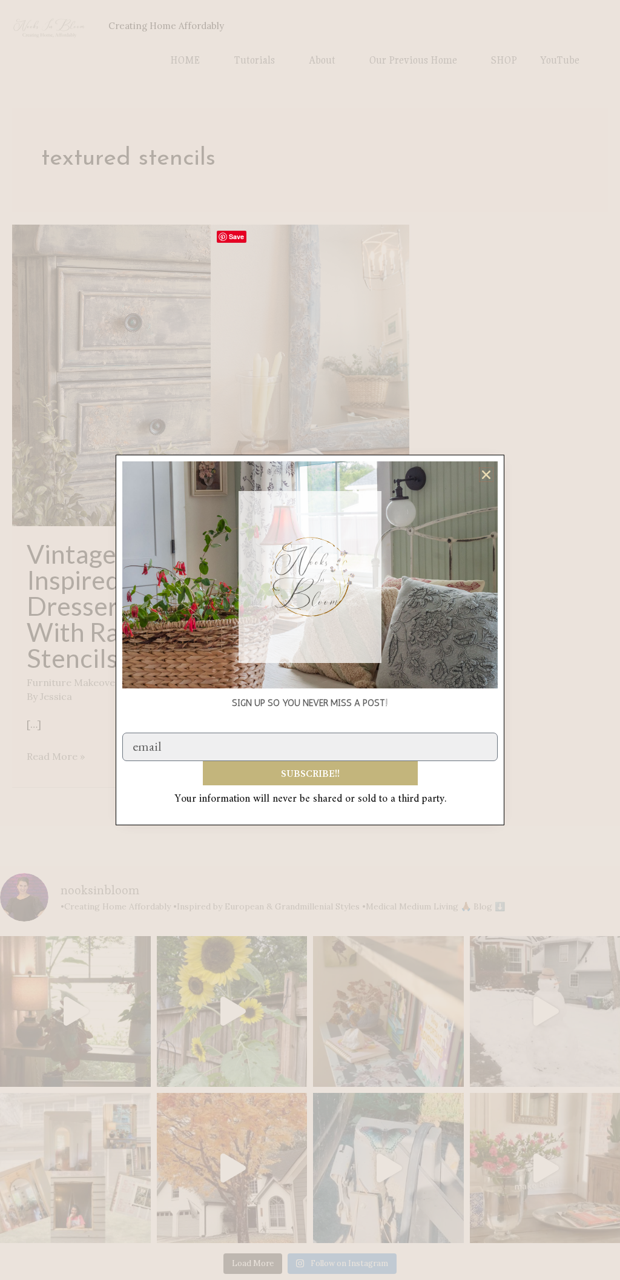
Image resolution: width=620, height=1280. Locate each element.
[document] (310, 640)
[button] (486, 475)
